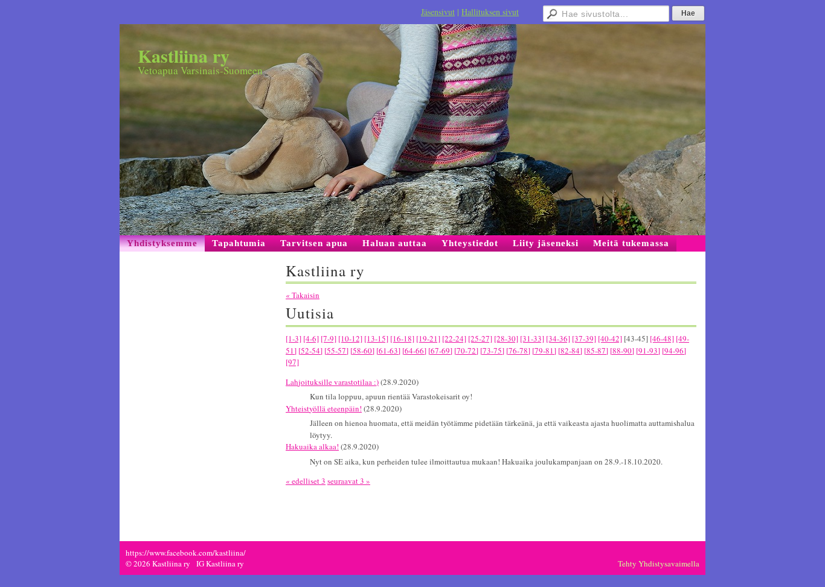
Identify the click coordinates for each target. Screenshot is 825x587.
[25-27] (480, 338)
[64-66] (414, 350)
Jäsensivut (438, 11)
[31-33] (532, 338)
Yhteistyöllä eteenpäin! (324, 408)
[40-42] (610, 338)
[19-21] (428, 338)
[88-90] (622, 350)
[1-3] (293, 338)
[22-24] (454, 338)
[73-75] (492, 350)
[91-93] (648, 350)
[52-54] (310, 350)
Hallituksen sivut (490, 11)
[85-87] (596, 350)
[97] (292, 362)
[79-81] (544, 350)
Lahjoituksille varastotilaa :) (332, 381)
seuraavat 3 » (348, 480)
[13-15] (376, 338)
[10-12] (350, 338)
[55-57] (336, 350)
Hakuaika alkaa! (312, 446)
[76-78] (518, 350)
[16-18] (402, 338)
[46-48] (662, 338)
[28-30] (506, 338)
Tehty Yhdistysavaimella (658, 563)
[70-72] (466, 350)
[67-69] (440, 350)
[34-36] (558, 338)
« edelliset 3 (306, 480)
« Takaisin (302, 295)
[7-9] (328, 338)
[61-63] (388, 350)
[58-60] (362, 350)
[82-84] (570, 350)
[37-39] (584, 338)
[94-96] (674, 350)
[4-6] (311, 338)
